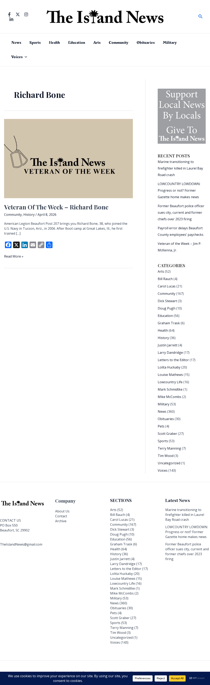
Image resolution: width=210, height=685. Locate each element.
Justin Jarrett (167, 345)
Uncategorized (169, 463)
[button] (200, 17)
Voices (17, 57)
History (29, 214)
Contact (61, 516)
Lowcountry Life (170, 382)
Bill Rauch (165, 279)
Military (170, 43)
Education (76, 43)
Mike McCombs (169, 396)
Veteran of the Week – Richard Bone (56, 207)
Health (54, 43)
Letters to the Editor (173, 360)
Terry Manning (169, 448)
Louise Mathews (170, 374)
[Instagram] (26, 14)
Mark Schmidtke (170, 389)
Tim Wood (165, 455)
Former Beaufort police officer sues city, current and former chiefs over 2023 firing (181, 212)
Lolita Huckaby (169, 367)
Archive (60, 521)
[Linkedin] (11, 19)
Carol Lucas (167, 286)
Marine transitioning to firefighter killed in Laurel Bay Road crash (180, 168)
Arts (96, 43)
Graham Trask (169, 323)
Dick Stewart (167, 301)
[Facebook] (9, 14)
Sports (35, 43)
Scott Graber (167, 433)
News (16, 43)
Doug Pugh (166, 308)
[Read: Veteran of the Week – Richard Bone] (68, 158)
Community (118, 43)
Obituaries (146, 43)
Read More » (13, 256)
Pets (161, 426)
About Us (62, 511)
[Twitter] (18, 14)
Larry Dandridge (170, 352)
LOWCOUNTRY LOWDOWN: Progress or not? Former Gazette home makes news (179, 190)
